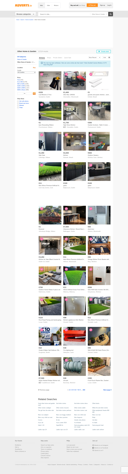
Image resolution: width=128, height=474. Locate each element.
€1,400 (66, 92)
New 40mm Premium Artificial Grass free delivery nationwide (82, 259)
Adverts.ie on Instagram (101, 445)
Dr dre (58, 420)
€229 (41, 92)
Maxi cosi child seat (80, 415)
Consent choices (45, 455)
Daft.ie (17, 447)
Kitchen (65, 155)
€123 (41, 318)
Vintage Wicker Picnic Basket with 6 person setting (104, 259)
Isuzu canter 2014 (61, 422)
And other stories (61, 403)
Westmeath (74, 97)
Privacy (80, 464)
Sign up (102, 5)
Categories (97, 464)
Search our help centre (47, 445)
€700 (41, 287)
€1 (89, 92)
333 (84, 390)
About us (103, 464)
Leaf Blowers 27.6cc (45, 94)
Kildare (50, 127)
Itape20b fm (59, 425)
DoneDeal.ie (18, 449)
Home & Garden (22, 59)
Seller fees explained (73, 451)
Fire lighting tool (68, 350)
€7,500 (66, 227)
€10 (40, 348)
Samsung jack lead (97, 425)
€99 (64, 318)
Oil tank (65, 380)
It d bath (94, 422)
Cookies (85, 464)
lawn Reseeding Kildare (46, 125)
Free (18, 80)
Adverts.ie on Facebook (101, 448)
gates (65, 185)
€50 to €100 (20, 84)
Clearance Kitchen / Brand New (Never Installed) (78, 229)
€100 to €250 (21, 86)
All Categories (21, 56)
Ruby (93, 417)
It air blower (77, 422)
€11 (40, 183)
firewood (41, 229)
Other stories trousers (62, 408)
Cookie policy (45, 453)
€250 (90, 287)
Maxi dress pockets (62, 417)
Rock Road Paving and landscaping (50, 320)
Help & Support (52, 464)
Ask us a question (46, 447)
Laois (72, 352)
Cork (51, 187)
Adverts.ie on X (98, 450)
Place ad (93, 5)
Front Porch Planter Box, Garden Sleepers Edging (103, 380)
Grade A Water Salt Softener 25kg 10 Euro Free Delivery (56, 350)
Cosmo (40, 420)
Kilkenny (72, 292)
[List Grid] (105, 57)
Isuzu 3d (40, 422)
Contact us (110, 464)
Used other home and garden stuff (46, 404)
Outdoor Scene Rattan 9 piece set (49, 289)
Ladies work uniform (98, 429)
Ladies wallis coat (79, 429)
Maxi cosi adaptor (43, 415)
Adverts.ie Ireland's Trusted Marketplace (25, 5)
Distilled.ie (18, 445)
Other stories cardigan (44, 408)
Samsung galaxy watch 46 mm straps (82, 426)
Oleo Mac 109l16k (69, 94)
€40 (64, 378)
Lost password (71, 445)
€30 (64, 348)
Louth (95, 322)
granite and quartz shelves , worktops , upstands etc (104, 94)
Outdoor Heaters (93, 155)
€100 (65, 183)
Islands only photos (80, 420)
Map (34, 67)
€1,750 (66, 123)
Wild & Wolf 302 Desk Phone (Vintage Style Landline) (104, 350)
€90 (89, 257)
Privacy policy (45, 451)
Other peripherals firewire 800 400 (100, 411)
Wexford (72, 382)
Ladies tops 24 (42, 429)
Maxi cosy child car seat (45, 417)
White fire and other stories (100, 408)
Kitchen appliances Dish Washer (73, 320)
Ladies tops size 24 (62, 429)
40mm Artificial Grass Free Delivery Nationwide (78, 289)
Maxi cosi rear (96, 415)
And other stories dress (81, 403)
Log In (109, 5)
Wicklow (99, 157)
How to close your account (74, 449)
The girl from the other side (46, 410)
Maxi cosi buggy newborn (63, 415)
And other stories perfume (63, 410)
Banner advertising (71, 464)
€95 (89, 348)
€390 (90, 378)
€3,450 (41, 257)
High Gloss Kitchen (69, 125)
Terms (90, 464)
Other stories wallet (79, 408)
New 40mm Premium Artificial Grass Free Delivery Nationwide (58, 185)
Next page (106, 390)
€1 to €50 (20, 82)
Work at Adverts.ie (20, 451)
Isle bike (94, 420)
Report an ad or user (72, 447)
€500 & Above (21, 90)
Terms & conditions (46, 449)
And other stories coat (80, 410)
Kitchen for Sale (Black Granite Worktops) (52, 259)
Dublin (48, 97)
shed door (91, 229)
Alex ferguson (78, 417)
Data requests (45, 457)
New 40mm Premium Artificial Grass (99, 320)
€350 (90, 123)
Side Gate (42, 155)
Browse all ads (61, 464)
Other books (95, 403)
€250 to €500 (21, 88)
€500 (90, 153)
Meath (95, 97)
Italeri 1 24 (41, 425)
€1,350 (41, 153)
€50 (89, 227)
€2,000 (66, 153)
